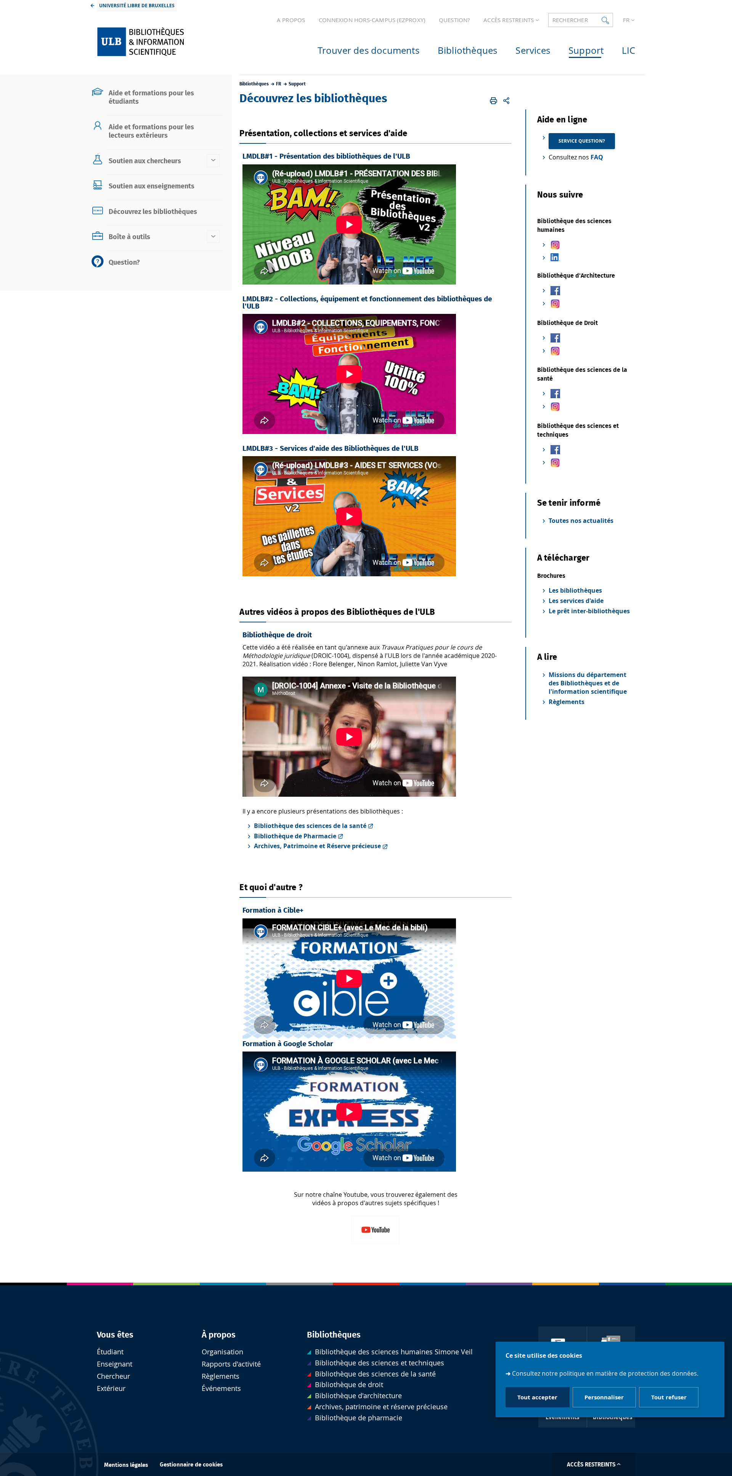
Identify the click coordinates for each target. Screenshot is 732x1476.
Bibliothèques (334, 1335)
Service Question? (582, 141)
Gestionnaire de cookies (191, 1465)
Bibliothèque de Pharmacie (295, 836)
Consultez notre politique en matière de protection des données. (605, 1373)
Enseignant (114, 1364)
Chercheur (113, 1376)
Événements (221, 1388)
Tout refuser (669, 1397)
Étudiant (110, 1351)
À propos (219, 1335)
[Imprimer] (494, 100)
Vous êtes (115, 1335)
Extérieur (111, 1388)
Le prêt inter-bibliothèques (589, 611)
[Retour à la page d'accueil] (157, 41)
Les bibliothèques (575, 590)
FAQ (597, 157)
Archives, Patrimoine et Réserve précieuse (317, 846)
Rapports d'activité (231, 1364)
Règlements (566, 702)
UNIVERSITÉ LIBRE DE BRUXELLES (137, 5)
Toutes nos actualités (581, 520)
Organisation (222, 1351)
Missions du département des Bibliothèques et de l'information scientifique (588, 683)
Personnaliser (604, 1397)
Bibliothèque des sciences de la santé (310, 826)
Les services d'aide (576, 601)
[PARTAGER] (506, 100)
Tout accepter (537, 1397)
